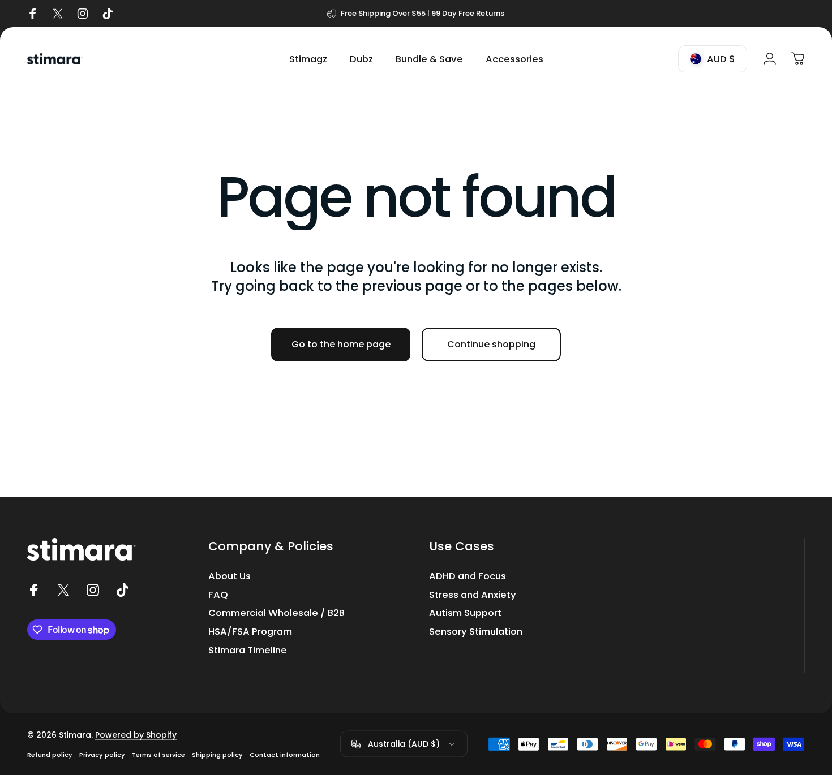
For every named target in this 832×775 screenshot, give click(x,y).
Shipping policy (217, 754)
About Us (229, 577)
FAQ (218, 595)
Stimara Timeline (247, 651)
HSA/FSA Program (250, 632)
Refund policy (49, 754)
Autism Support (465, 613)
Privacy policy (102, 754)
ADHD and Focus (467, 577)
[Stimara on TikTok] (122, 590)
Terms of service (158, 754)
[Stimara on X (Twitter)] (63, 590)
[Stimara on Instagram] (93, 590)
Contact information (285, 754)
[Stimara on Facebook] (34, 590)
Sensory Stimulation (475, 632)
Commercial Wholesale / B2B (276, 613)
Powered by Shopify (136, 734)
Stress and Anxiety (472, 595)
